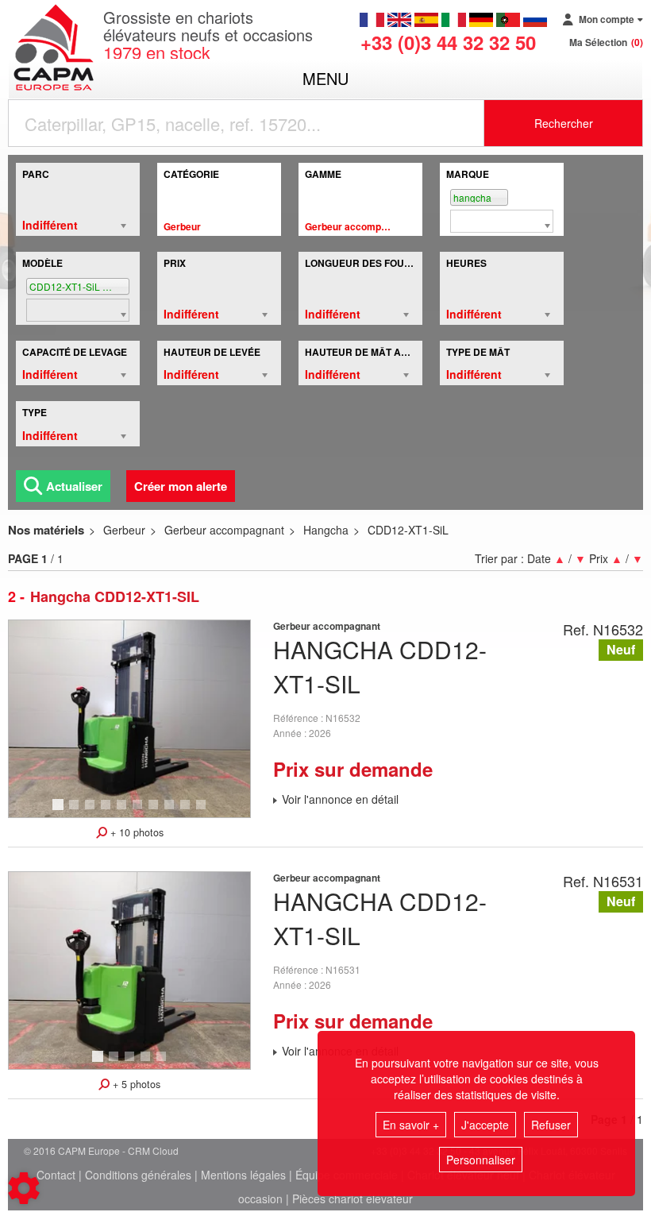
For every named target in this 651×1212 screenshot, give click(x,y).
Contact (56, 1175)
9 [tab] (187, 812)
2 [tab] (76, 812)
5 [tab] (124, 812)
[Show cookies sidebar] (24, 1188)
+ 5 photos (135, 1084)
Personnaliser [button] (480, 1160)
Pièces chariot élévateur (352, 1198)
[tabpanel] (129, 718)
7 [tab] (155, 812)
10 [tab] (206, 812)
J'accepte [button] (485, 1125)
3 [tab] (92, 812)
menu (325, 78)
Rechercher (563, 123)
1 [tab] (60, 812)
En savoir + (411, 1125)
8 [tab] (171, 812)
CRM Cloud (153, 1150)
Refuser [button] (551, 1125)
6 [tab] (140, 812)
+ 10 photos (135, 832)
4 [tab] (108, 812)
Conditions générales (138, 1175)
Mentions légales (243, 1175)
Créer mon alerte (180, 486)
